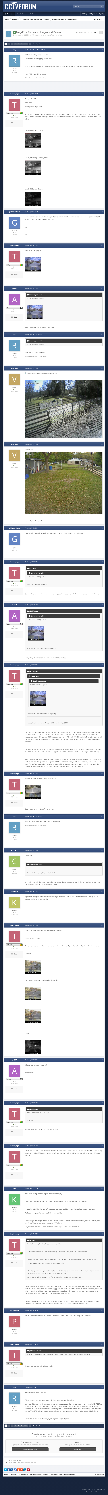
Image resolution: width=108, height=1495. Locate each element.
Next (25, 44)
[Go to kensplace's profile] (14, 902)
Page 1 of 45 (37, 44)
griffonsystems (14, 212)
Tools (31, 14)
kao (14, 1188)
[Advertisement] (54, 25)
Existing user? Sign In (89, 14)
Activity (21, 14)
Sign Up (101, 14)
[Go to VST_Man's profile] (14, 379)
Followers (94, 32)
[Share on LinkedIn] (24, 1469)
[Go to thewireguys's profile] (14, 105)
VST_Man (14, 368)
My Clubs (14, 122)
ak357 (14, 288)
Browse (9, 14)
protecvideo (14, 1310)
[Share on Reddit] (18, 1469)
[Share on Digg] (11, 1469)
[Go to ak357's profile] (14, 299)
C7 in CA (14, 850)
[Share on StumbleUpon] (21, 1469)
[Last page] (30, 44)
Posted (32, 50)
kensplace (14, 891)
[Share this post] (102, 50)
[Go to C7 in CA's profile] (14, 861)
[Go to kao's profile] (14, 1199)
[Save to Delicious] (15, 1469)
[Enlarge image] (64, 409)
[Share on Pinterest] (28, 1469)
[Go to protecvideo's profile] (14, 1321)
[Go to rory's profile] (8, 34)
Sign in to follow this (83, 32)
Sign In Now (77, 1449)
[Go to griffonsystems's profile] (14, 223)
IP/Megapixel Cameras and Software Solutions (47, 35)
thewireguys (14, 94)
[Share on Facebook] (8, 1469)
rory (16, 35)
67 (100, 32)
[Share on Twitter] (5, 1469)
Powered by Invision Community (95, 1492)
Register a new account (30, 1449)
